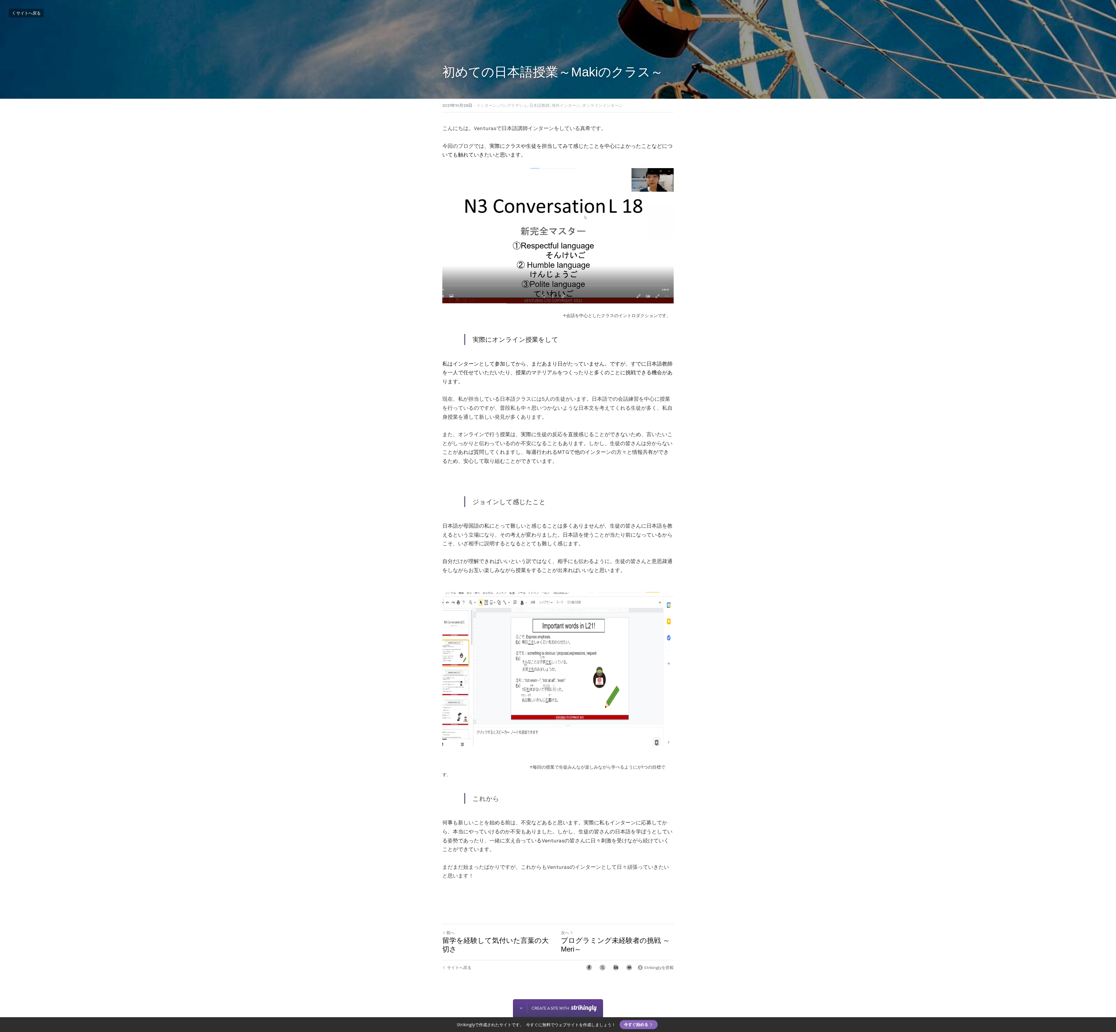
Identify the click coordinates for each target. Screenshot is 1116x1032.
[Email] (629, 967)
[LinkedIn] (616, 967)
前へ (450, 932)
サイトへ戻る (28, 13)
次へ (565, 932)
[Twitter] (602, 967)
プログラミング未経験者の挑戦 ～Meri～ (615, 944)
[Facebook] (589, 967)
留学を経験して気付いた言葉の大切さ (495, 944)
